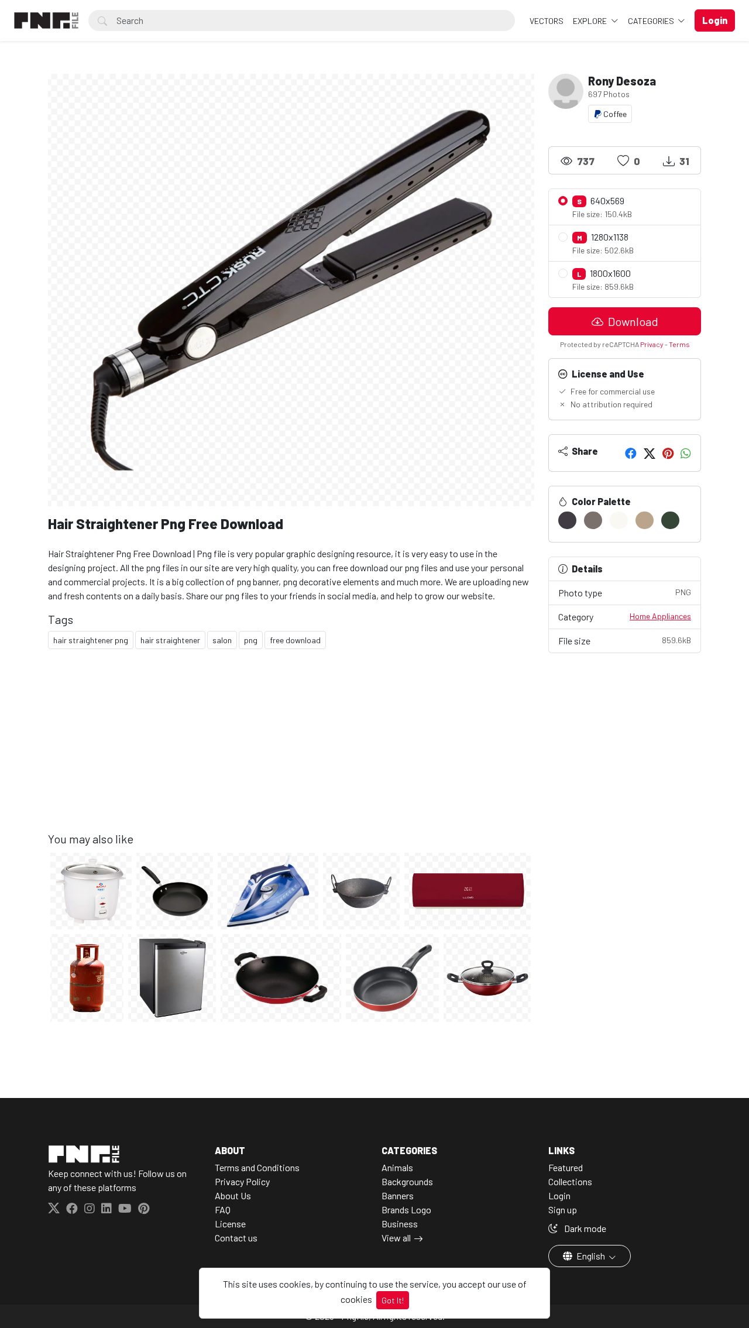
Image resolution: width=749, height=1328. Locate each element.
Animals (397, 1167)
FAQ (223, 1209)
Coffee (614, 114)
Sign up (562, 1209)
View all (396, 1237)
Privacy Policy (242, 1181)
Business (400, 1223)
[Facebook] (631, 453)
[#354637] (670, 520)
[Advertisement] (291, 750)
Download (632, 321)
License (230, 1223)
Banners (398, 1195)
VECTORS (547, 21)
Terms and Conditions (257, 1167)
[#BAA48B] (644, 520)
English (591, 1255)
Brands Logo (406, 1209)
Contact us (236, 1237)
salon (222, 640)
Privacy (652, 344)
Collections (570, 1181)
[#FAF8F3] (619, 520)
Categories (652, 21)
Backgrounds (407, 1181)
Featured (565, 1167)
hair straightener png (90, 640)
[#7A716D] (593, 520)
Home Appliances (660, 616)
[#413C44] (567, 520)
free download (295, 640)
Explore (591, 21)
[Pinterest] (668, 453)
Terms (679, 344)
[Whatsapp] (686, 453)
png (250, 640)
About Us (233, 1195)
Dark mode (584, 1228)
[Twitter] (649, 453)
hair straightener (170, 640)
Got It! (393, 1300)
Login (559, 1195)
